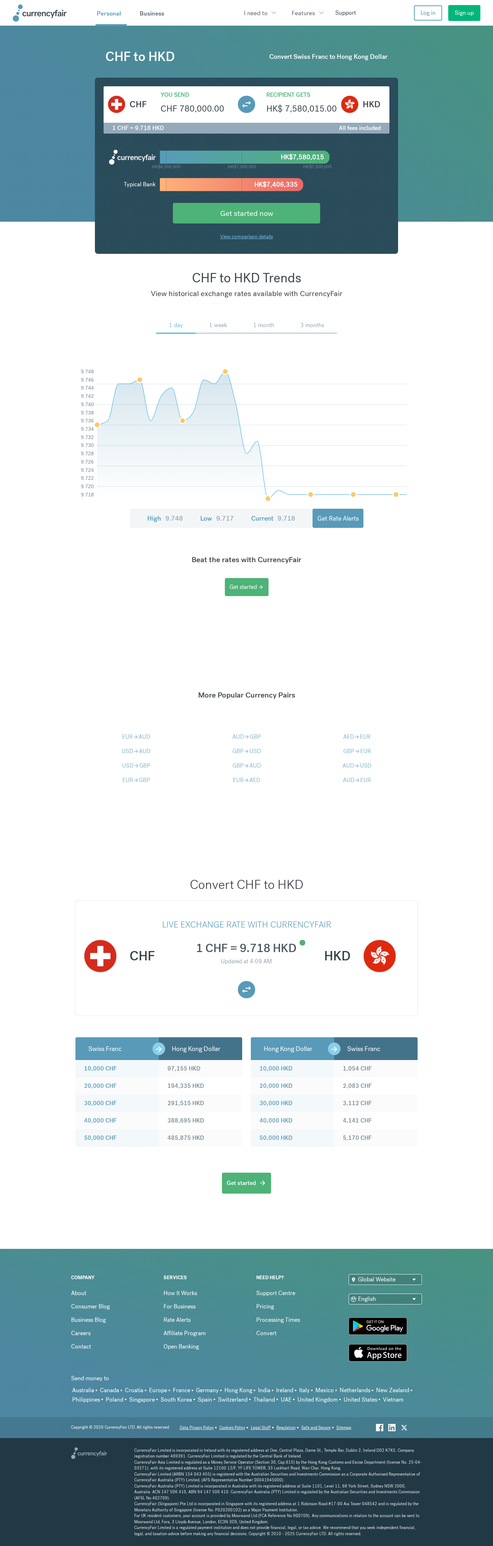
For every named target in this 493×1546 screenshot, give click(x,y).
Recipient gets (288, 95)
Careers (81, 1333)
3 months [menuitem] (312, 325)
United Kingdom (317, 1399)
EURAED (246, 780)
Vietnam (393, 1399)
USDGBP (136, 765)
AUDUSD (357, 765)
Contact (81, 1346)
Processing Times (278, 1320)
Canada (109, 1390)
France (181, 1390)
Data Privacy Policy (197, 1427)
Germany (207, 1390)
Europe (158, 1390)
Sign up (464, 13)
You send (175, 95)
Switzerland (233, 1399)
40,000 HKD (275, 1120)
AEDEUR (357, 737)
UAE (286, 1399)
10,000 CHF (100, 1068)
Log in (428, 13)
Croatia (134, 1390)
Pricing (265, 1306)
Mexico (324, 1390)
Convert (266, 1333)
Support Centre (275, 1293)
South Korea (176, 1399)
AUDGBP (246, 737)
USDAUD (136, 751)
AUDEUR (357, 780)
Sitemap (343, 1427)
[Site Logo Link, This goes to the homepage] (52, 13)
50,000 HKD (275, 1138)
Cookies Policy (232, 1427)
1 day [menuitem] (176, 325)
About (78, 1293)
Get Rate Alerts (338, 518)
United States (360, 1399)
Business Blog (88, 1320)
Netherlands (355, 1390)
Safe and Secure (316, 1427)
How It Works (180, 1293)
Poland (114, 1399)
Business (152, 13)
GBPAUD (246, 765)
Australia (83, 1390)
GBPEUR (357, 751)
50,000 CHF (100, 1138)
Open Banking (181, 1346)
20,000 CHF (100, 1086)
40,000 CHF (100, 1120)
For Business (179, 1306)
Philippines (86, 1399)
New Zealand (392, 1390)
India (264, 1390)
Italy (304, 1390)
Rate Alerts (177, 1320)
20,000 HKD (275, 1086)
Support (345, 13)
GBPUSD (246, 751)
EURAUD (136, 737)
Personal (109, 13)
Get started (247, 587)
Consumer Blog (90, 1306)
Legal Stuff (261, 1427)
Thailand (264, 1399)
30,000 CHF (100, 1103)
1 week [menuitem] (218, 325)
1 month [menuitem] (263, 325)
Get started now (246, 213)
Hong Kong (238, 1390)
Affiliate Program (184, 1333)
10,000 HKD (275, 1068)
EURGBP (136, 780)
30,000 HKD (275, 1103)
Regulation (286, 1427)
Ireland (284, 1390)
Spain (205, 1399)
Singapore (142, 1399)
